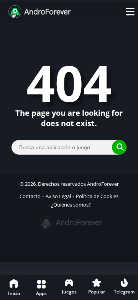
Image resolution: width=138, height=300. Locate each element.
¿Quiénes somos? (71, 204)
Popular (96, 291)
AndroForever (103, 183)
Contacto (30, 196)
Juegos (69, 291)
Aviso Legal (58, 196)
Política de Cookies (97, 196)
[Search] (119, 147)
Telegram (124, 291)
